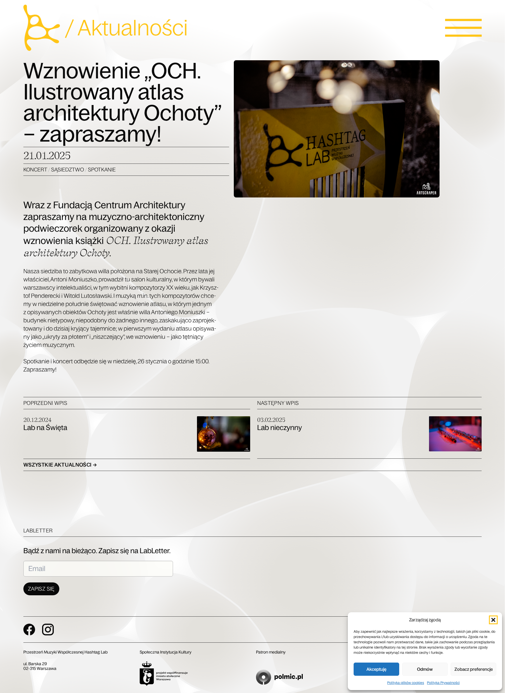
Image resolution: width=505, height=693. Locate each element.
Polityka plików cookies (405, 683)
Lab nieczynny (279, 427)
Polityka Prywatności (443, 683)
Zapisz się (41, 589)
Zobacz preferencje (473, 669)
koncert (35, 170)
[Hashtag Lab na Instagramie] (48, 629)
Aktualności (132, 28)
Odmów (425, 669)
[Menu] (463, 28)
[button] (493, 620)
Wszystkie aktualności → (60, 465)
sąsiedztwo (68, 170)
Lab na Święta (45, 427)
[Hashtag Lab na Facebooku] (29, 629)
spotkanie (102, 170)
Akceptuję (376, 669)
